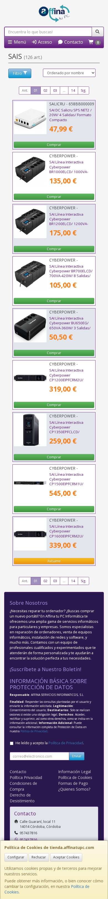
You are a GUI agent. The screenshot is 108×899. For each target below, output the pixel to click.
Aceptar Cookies (66, 857)
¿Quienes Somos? (74, 789)
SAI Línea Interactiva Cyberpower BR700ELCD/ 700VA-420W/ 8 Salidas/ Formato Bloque (70, 273)
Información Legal (74, 771)
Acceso (44, 42)
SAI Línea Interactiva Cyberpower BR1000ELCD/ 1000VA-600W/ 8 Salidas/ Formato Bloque (71, 172)
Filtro (17, 73)
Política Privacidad (26, 777)
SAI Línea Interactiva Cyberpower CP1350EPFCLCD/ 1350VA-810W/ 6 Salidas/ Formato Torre (71, 432)
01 (36, 90)
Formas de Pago (73, 783)
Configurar (15, 857)
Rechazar (39, 857)
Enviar (76, 756)
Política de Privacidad (33, 731)
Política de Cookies (75, 777)
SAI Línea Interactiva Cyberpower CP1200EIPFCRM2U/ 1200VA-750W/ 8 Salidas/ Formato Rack (71, 380)
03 (55, 90)
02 (45, 90)
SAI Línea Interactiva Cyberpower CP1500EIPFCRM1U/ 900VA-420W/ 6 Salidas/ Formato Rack (70, 484)
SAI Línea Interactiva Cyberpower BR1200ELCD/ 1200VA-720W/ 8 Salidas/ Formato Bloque (71, 224)
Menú (19, 42)
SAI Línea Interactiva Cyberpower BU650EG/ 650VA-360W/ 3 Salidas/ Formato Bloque (70, 325)
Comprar (54, 144)
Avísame (54, 561)
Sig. (83, 90)
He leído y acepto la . (50, 743)
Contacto (73, 42)
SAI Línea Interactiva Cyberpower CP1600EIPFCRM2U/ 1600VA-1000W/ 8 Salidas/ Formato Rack (68, 536)
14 (73, 90)
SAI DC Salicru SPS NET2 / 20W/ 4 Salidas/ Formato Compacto (70, 115)
